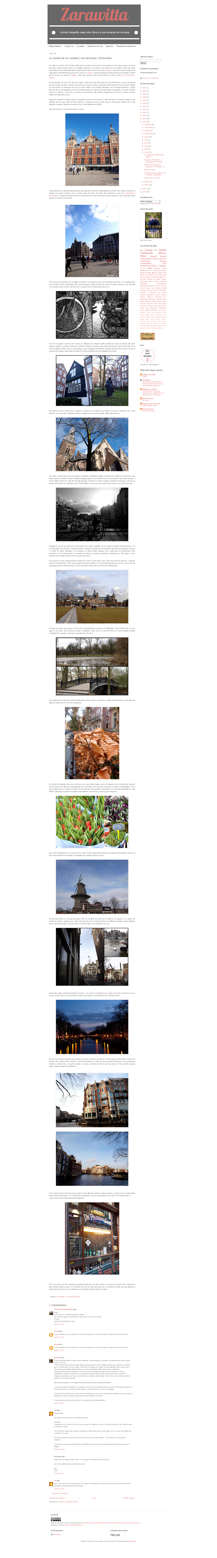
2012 (145, 122)
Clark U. (152, 314)
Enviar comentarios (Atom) (68, 1502)
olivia (56, 1331)
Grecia (142, 319)
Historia (149, 279)
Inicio (94, 1498)
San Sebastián (151, 308)
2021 (145, 94)
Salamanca (156, 323)
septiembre (149, 133)
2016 (145, 109)
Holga (147, 319)
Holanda (142, 292)
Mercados (158, 306)
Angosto (164, 310)
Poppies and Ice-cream (151, 404)
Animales (160, 299)
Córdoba (142, 317)
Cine (164, 263)
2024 (145, 91)
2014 (145, 115)
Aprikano (142, 312)
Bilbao (142, 301)
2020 (145, 97)
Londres (164, 319)
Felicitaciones (146, 259)
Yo (155, 250)
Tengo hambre (160, 281)
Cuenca (164, 314)
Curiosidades (145, 263)
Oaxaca (163, 295)
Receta (163, 261)
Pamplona (143, 323)
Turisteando (69, 1296)
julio (146, 140)
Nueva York (150, 288)
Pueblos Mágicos (146, 297)
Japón (164, 292)
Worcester (143, 328)
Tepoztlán (158, 297)
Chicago (147, 301)
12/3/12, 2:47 (59, 1473)
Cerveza (157, 286)
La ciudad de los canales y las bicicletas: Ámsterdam (155, 174)
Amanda (57, 1357)
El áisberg (146, 380)
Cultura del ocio (159, 259)
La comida (146, 250)
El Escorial (151, 317)
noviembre (149, 127)
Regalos (160, 277)
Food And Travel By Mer (63, 1309)
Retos (151, 281)
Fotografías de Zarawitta (126, 46)
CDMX (145, 376)
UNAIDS (148, 310)
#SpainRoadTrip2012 (147, 286)
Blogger (133, 1541)
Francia (156, 290)
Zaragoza (149, 328)
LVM (164, 273)
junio (146, 143)
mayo (147, 146)
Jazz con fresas (149, 170)
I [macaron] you (153, 292)
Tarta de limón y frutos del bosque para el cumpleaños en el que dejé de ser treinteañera (153, 393)
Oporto (89, 73)
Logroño (157, 319)
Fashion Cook (148, 409)
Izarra (152, 319)
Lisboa (163, 279)
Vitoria (164, 325)
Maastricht (143, 321)
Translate (157, 203)
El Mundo (158, 273)
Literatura (143, 295)
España (163, 256)
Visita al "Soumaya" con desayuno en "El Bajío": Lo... (155, 166)
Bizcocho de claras (149, 411)
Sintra (147, 325)
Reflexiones (144, 270)
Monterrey (154, 321)
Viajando (77, 1296)
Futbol (164, 301)
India (155, 303)
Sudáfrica (152, 325)
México (162, 253)
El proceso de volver (147, 290)
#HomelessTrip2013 (148, 266)
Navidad (157, 268)
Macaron (151, 306)
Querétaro (143, 281)
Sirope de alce (148, 398)
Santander (163, 323)
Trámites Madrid (160, 288)
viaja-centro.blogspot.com (74, 1525)
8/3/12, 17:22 (59, 1337)
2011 (144, 189)
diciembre (148, 124)
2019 (145, 100)
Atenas (148, 312)
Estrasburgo (157, 317)
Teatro (142, 310)
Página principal (55, 46)
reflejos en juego (149, 374)
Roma (164, 306)
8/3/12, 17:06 (59, 1324)
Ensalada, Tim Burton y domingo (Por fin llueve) (153, 161)
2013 (145, 118)
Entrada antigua (129, 1498)
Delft (146, 317)
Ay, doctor (146, 400)
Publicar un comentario (60, 1493)
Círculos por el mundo (152, 178)
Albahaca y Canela (150, 389)
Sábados (162, 266)
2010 (145, 192)
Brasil (164, 312)
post (63, 789)
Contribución (161, 284)
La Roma (143, 306)
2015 (145, 112)
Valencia (160, 325)
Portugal (154, 277)
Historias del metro (146, 303)
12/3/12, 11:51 (59, 1489)
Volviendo (143, 284)
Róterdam (149, 323)
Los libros (80, 46)
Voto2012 (154, 310)
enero (147, 185)
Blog (153, 273)
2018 (145, 103)
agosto (147, 137)
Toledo (73, 75)
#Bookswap (144, 299)
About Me (109, 46)
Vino (164, 297)
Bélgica (148, 314)
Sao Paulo (143, 325)
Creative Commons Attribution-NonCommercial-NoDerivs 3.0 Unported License (111, 1523)
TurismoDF (150, 275)
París (109, 70)
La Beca (157, 279)
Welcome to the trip (95, 46)
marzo (147, 152)
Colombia (158, 314)
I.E (55, 1410)
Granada (163, 317)
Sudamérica (162, 308)
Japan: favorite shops (150, 405)
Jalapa (164, 303)
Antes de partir (145, 273)
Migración (150, 295)
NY (122, 75)
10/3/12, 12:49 (59, 1449)
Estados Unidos (156, 301)
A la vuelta (146, 268)
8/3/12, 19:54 (59, 1403)
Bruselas (142, 314)
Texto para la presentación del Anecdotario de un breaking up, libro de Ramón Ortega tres (153, 384)
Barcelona (159, 312)
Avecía (153, 312)
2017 (145, 106)
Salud (142, 308)
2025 (145, 88)
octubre (147, 130)
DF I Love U (153, 270)
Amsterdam (61, 1296)
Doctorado (162, 270)
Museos (157, 295)
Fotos (143, 256)
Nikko (159, 321)
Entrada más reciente (57, 1498)
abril (146, 149)
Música (142, 275)
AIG (156, 275)
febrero (147, 182)
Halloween (162, 290)
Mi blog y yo (69, 46)
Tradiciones (145, 261)
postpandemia (158, 328)
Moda (148, 321)
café (153, 328)
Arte (164, 299)
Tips (156, 325)
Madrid (162, 250)
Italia (159, 303)
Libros (164, 268)
